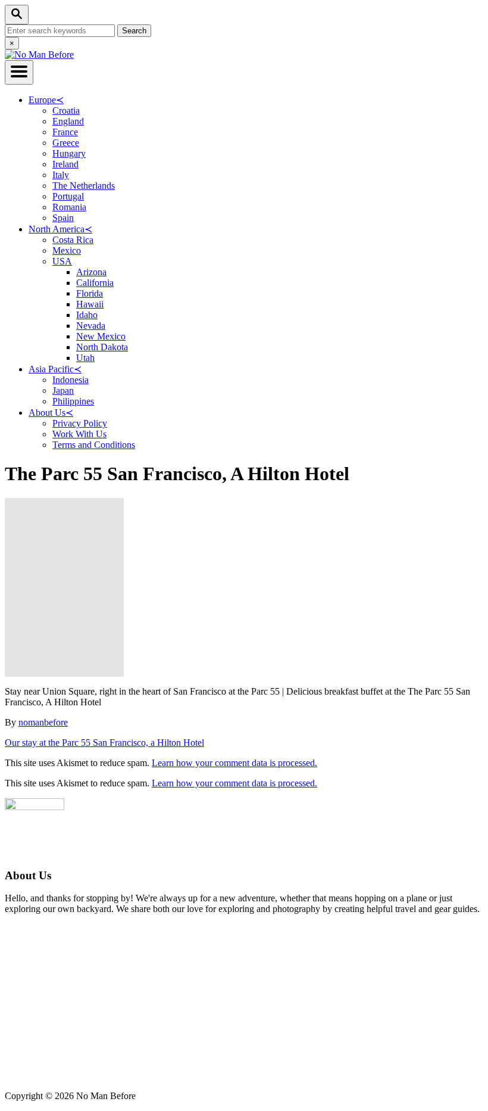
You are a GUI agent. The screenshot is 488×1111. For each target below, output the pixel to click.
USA (62, 261)
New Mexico (101, 336)
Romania (69, 207)
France (65, 132)
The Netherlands (83, 186)
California (95, 283)
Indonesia (70, 380)
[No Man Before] (39, 54)
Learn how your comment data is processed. (234, 763)
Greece (65, 143)
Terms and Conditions (93, 445)
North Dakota (102, 347)
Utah (85, 358)
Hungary (69, 153)
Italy (60, 175)
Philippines (73, 401)
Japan (63, 390)
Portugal (68, 196)
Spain (63, 218)
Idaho (87, 315)
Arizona (91, 272)
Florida (89, 293)
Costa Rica (72, 240)
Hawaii (90, 304)
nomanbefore (43, 722)
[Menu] (19, 72)
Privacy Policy (79, 423)
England (68, 121)
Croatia (66, 110)
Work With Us (79, 434)
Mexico (66, 250)
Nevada (90, 325)
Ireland (65, 164)
